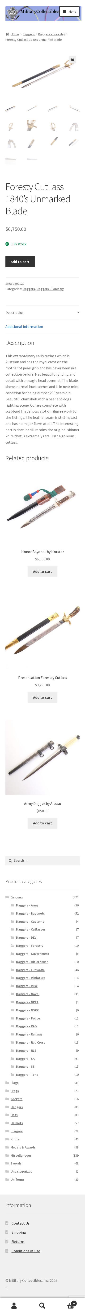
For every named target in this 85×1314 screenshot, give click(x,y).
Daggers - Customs (30, 921)
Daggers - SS (25, 1066)
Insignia (17, 1131)
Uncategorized (21, 1171)
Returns (18, 1241)
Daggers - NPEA (27, 1002)
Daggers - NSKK (27, 1010)
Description (14, 312)
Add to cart (20, 261)
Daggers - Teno (27, 1074)
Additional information (24, 326)
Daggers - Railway (29, 1034)
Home (15, 34)
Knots (15, 1139)
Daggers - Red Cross (30, 1042)
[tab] (42, 313)
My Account (14, 1306)
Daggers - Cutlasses (31, 929)
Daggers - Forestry (51, 34)
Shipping (19, 1232)
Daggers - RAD (26, 1026)
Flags (15, 1083)
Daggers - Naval (27, 994)
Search (42, 1306)
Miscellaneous (21, 1155)
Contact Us (21, 1223)
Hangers (17, 1107)
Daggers (29, 34)
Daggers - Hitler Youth (32, 962)
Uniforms (18, 1179)
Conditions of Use (26, 1250)
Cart (66, 1301)
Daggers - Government (32, 954)
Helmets (17, 1123)
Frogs (15, 1091)
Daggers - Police (28, 1018)
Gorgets (16, 1099)
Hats (14, 1115)
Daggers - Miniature (30, 978)
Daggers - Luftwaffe (30, 970)
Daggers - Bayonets (30, 913)
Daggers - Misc (27, 986)
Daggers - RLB (26, 1050)
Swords (16, 1163)
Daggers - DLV (26, 937)
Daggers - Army (27, 905)
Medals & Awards (23, 1147)
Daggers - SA (25, 1058)
